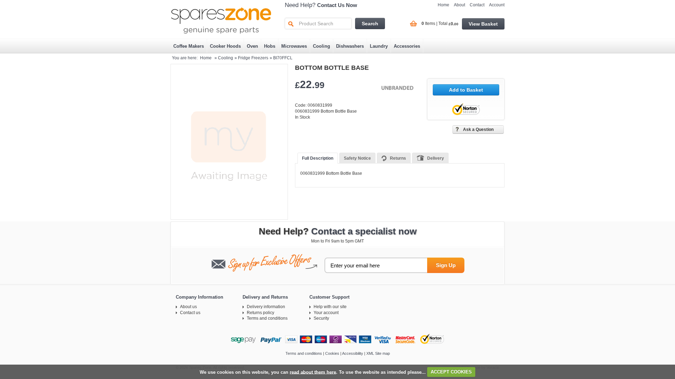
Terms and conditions (267, 318)
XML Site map (378, 353)
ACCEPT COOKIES (451, 371)
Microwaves (294, 46)
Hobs (269, 46)
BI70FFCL (282, 57)
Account (496, 4)
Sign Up (446, 265)
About (459, 4)
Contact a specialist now (364, 231)
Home (443, 4)
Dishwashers (350, 46)
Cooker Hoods (225, 46)
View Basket (483, 24)
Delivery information (266, 306)
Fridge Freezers (253, 57)
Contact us (190, 312)
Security (321, 318)
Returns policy (260, 312)
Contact (477, 4)
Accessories (407, 46)
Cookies (332, 353)
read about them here (313, 371)
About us (188, 306)
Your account (326, 312)
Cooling (321, 46)
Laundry (379, 46)
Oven (252, 46)
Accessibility (352, 353)
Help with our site (330, 306)
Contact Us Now (337, 5)
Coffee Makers (188, 46)
